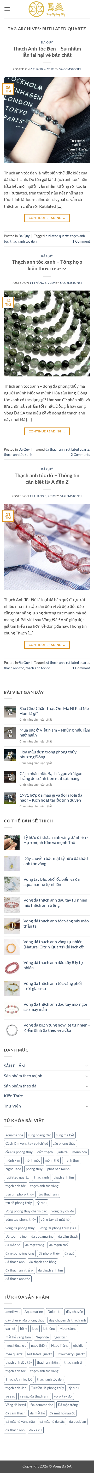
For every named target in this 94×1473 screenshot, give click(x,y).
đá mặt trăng (34, 1245)
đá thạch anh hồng (42, 1262)
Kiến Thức (13, 1095)
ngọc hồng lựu (15, 1345)
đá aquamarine (42, 1236)
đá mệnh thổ (58, 1245)
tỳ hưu (41, 1203)
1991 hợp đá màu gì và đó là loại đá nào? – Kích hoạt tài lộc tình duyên (51, 797)
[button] (7, 9)
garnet (10, 1328)
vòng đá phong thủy (20, 1228)
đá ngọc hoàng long (19, 1253)
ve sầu (10, 1396)
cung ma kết (65, 1135)
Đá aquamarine (42, 1405)
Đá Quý (47, 42)
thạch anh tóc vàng (44, 1186)
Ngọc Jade (13, 1169)
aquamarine (14, 1135)
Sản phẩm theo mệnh (23, 1075)
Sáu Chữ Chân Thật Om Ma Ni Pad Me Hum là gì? (54, 711)
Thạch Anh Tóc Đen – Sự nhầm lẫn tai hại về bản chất (47, 52)
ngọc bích (60, 1337)
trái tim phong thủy (19, 1194)
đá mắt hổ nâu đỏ (62, 1413)
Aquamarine (34, 1312)
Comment (81, 241)
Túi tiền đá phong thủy (47, 1388)
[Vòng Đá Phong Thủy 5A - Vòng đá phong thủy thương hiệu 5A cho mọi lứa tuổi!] (47, 9)
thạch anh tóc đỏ (38, 668)
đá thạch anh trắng (19, 1270)
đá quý (69, 1253)
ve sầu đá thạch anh (34, 1396)
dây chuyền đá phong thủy (24, 1320)
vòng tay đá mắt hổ (55, 1219)
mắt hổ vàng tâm (18, 1337)
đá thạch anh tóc (17, 1279)
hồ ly (23, 1328)
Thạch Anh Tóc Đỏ (18, 1379)
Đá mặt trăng (68, 1405)
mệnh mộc (32, 1160)
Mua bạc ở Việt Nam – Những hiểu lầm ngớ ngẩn (55, 732)
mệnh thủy (72, 1160)
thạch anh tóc (14, 668)
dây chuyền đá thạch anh (67, 1320)
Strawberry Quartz (71, 1354)
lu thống (49, 1328)
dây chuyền (74, 1312)
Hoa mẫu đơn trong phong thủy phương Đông (48, 754)
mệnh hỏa (79, 1152)
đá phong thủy (49, 1253)
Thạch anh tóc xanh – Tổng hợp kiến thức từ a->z (47, 265)
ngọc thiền (38, 1345)
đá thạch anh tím (50, 1270)
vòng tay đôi (63, 1396)
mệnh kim (12, 1160)
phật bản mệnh (58, 1169)
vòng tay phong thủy (20, 1219)
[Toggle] (87, 1065)
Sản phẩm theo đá (20, 1085)
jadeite (62, 1152)
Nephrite (42, 1337)
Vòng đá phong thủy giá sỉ (58, 1228)
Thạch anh (41, 1177)
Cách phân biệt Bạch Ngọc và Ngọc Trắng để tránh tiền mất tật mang (51, 776)
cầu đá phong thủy (19, 1152)
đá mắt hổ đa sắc (51, 1421)
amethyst (12, 1312)
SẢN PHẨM (14, 1065)
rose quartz (13, 1354)
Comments (80, 454)
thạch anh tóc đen (23, 241)
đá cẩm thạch (68, 1236)
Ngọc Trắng (59, 1345)
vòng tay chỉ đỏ (62, 1211)
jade (35, 1328)
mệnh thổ (52, 1160)
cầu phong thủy (64, 1143)
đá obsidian (77, 1421)
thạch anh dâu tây (18, 1362)
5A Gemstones (70, 69)
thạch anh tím (64, 1177)
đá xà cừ (35, 1430)
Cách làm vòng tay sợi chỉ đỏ (26, 1143)
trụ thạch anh (48, 1194)
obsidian (79, 1345)
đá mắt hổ (12, 1245)
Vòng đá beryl (15, 1405)
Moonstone (68, 1328)
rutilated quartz (57, 236)
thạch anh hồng (48, 1362)
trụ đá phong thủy (18, 1203)
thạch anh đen (15, 1388)
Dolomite (54, 1312)
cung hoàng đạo (39, 1135)
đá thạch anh (54, 449)
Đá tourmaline (16, 1236)
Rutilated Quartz (39, 1354)
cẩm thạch (45, 1152)
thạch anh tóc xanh (18, 454)
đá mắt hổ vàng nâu (20, 1421)
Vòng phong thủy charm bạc (26, 1211)
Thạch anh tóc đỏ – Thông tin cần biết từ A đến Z (47, 478)
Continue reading (47, 218)
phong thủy (34, 1169)
